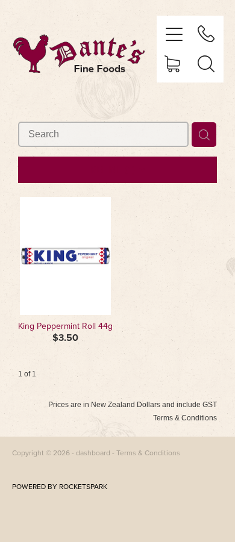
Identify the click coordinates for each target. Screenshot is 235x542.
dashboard (93, 452)
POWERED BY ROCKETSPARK (59, 486)
